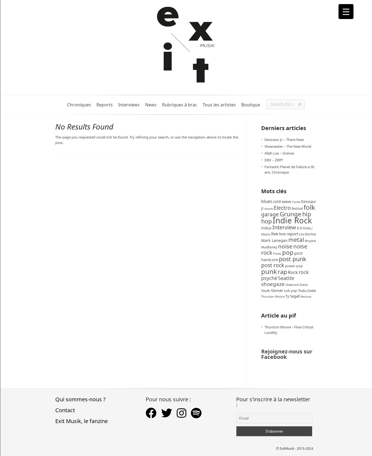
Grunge (290, 214)
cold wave (282, 201)
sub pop (290, 290)
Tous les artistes (219, 105)
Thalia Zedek (307, 291)
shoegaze (273, 284)
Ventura (305, 296)
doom (268, 209)
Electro (282, 207)
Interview (284, 227)
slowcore (292, 285)
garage (270, 214)
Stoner (277, 290)
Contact (65, 410)
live (274, 233)
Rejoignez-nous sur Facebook (286, 354)
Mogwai (310, 241)
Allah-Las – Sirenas (279, 153)
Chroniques (79, 105)
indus (266, 227)
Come (296, 202)
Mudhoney (269, 247)
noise (285, 246)
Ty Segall (292, 296)
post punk (292, 259)
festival (297, 208)
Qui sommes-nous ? (80, 399)
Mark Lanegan (274, 240)
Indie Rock (292, 220)
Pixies (277, 253)
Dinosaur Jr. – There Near (284, 139)
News (151, 105)
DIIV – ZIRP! (273, 160)
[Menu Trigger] (346, 11)
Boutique (250, 105)
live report (288, 233)
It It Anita (304, 228)
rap (282, 272)
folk (309, 207)
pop (288, 252)
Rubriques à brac (179, 105)
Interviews (129, 105)
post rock (272, 265)
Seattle (286, 278)
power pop (294, 266)
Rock (293, 272)
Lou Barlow (307, 234)
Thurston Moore (273, 296)
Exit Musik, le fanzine (81, 421)
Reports (104, 105)
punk (269, 271)
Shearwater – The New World (287, 146)
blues (266, 201)
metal (296, 240)
